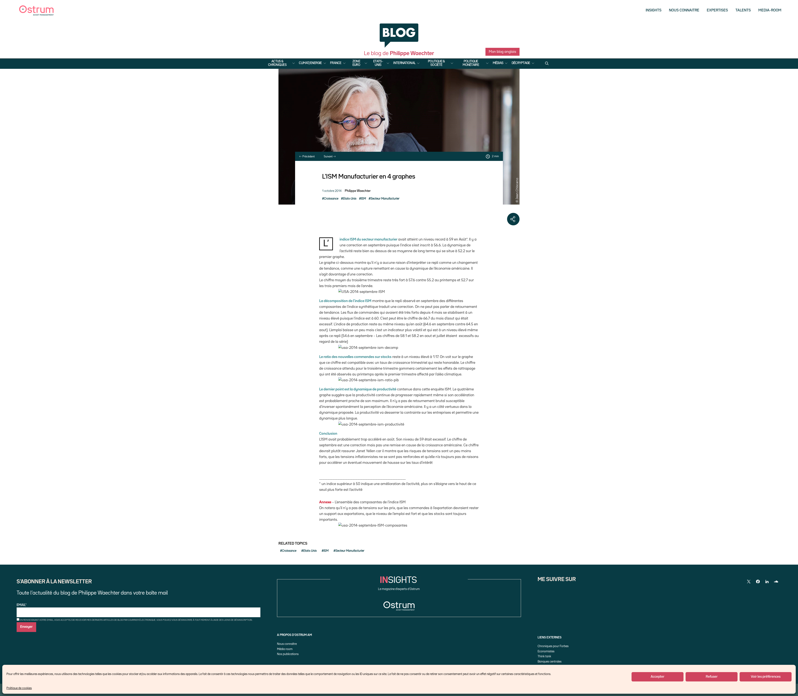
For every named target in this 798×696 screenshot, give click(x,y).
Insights (653, 10)
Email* (22, 605)
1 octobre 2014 (331, 191)
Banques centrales (550, 661)
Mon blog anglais (502, 51)
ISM (363, 198)
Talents (743, 10)
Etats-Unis (378, 63)
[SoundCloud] (776, 582)
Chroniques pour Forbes (553, 646)
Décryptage (521, 63)
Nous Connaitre (684, 10)
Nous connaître (287, 644)
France (335, 63)
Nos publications (288, 654)
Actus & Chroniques (277, 63)
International (404, 63)
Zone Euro (356, 63)
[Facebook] (758, 582)
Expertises (717, 10)
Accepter (657, 676)
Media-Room (769, 10)
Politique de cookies (19, 688)
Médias (498, 63)
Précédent (308, 156)
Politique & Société (436, 63)
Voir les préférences (766, 676)
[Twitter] (749, 582)
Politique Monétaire (471, 63)
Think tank (544, 656)
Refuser (712, 676)
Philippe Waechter (358, 191)
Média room (285, 649)
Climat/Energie (310, 63)
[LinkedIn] (767, 582)
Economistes (546, 651)
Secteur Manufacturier (385, 198)
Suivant (328, 156)
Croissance (331, 198)
